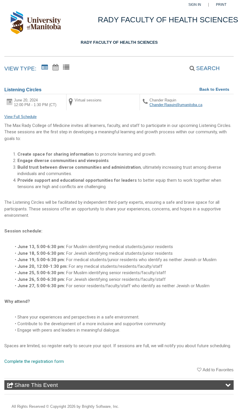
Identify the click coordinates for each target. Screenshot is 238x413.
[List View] (66, 67)
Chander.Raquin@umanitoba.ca (175, 105)
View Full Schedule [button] (20, 116)
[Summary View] (45, 67)
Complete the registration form (34, 361)
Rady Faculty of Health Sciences (119, 42)
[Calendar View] (55, 67)
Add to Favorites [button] (218, 369)
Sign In (194, 5)
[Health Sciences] (35, 25)
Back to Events (214, 89)
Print (221, 5)
